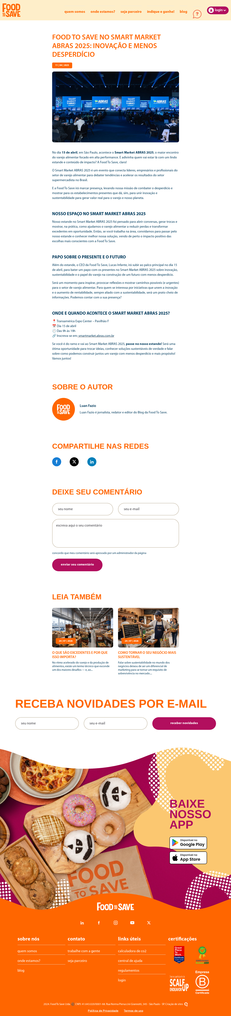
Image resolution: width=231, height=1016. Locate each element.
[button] (77, 565)
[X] (74, 461)
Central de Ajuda (197, 14)
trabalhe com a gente (84, 951)
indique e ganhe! (160, 12)
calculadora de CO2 (132, 951)
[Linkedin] (92, 461)
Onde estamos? (103, 12)
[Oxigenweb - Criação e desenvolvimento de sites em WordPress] (186, 1004)
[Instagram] (115, 923)
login (122, 980)
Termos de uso (133, 1011)
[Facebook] (56, 461)
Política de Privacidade (103, 1011)
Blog (183, 12)
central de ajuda (130, 961)
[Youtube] (132, 923)
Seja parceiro (131, 12)
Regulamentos (128, 971)
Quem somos (74, 12)
